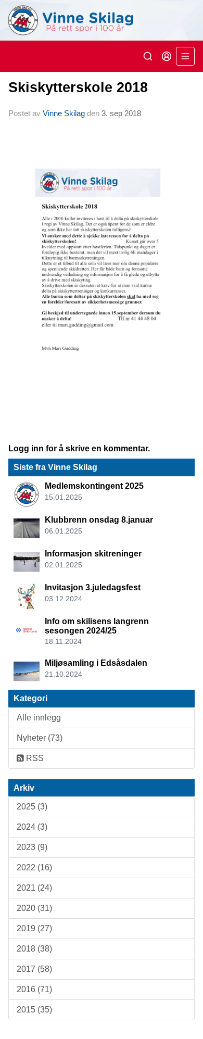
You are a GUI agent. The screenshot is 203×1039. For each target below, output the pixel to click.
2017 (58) (34, 969)
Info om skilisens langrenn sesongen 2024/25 (97, 626)
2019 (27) (34, 928)
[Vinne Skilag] (101, 20)
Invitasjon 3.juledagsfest (93, 587)
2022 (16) (34, 867)
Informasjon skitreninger (93, 553)
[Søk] (147, 56)
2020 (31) (34, 908)
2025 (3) (32, 806)
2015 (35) (34, 1009)
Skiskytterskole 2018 (78, 87)
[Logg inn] (166, 56)
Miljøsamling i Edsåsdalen (96, 662)
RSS (34, 758)
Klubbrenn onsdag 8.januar (99, 519)
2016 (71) (34, 989)
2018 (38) (34, 948)
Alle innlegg (39, 717)
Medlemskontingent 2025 (94, 486)
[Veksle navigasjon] (185, 56)
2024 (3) (32, 826)
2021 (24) (34, 887)
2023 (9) (32, 847)
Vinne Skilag (64, 113)
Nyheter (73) (39, 737)
